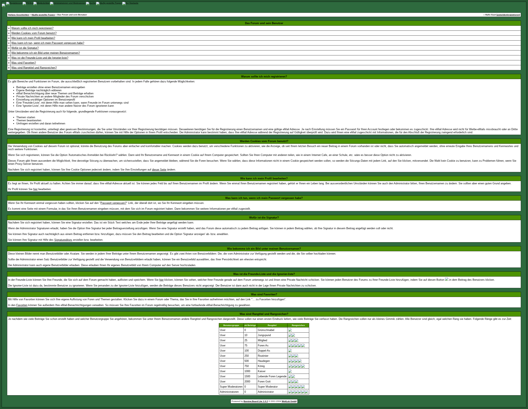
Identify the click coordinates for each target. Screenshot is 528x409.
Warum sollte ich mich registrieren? (32, 28)
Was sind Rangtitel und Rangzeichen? (34, 67)
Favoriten (21, 305)
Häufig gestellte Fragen (43, 15)
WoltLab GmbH (289, 401)
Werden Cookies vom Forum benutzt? (34, 33)
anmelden (502, 15)
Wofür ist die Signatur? (25, 47)
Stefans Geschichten (18, 15)
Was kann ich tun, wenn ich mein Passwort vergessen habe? (47, 42)
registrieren (513, 15)
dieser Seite (159, 169)
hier (35, 189)
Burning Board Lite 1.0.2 (256, 401)
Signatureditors (63, 239)
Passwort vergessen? (113, 202)
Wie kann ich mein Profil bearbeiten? (33, 38)
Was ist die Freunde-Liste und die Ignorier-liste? (39, 57)
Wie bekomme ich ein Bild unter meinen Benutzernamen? (45, 52)
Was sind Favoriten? (23, 62)
